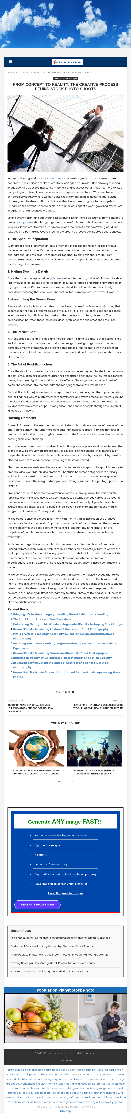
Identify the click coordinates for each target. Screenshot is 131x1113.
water (25, 1102)
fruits (118, 1079)
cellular (42, 1074)
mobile (31, 1088)
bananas (32, 1070)
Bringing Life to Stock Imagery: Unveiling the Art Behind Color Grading (60, 614)
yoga (115, 1102)
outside (34, 1093)
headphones (29, 1084)
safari (42, 1097)
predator (96, 1093)
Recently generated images (65, 893)
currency (95, 1074)
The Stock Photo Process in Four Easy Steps (42, 619)
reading (107, 1093)
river (20, 1097)
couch (76, 1074)
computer (54, 1074)
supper (96, 1097)
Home (11, 72)
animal (12, 1070)
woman (80, 1102)
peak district (48, 1093)
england (57, 1079)
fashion (78, 1079)
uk (19, 1102)
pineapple (63, 1093)
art (21, 183)
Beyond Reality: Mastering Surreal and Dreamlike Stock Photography (60, 653)
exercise (68, 1079)
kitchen (60, 1084)
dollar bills (20, 1079)
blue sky (71, 1070)
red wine (118, 1093)
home (51, 1084)
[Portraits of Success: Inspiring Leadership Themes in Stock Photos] (94, 748)
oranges (12, 1093)
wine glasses (67, 1102)
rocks (27, 1097)
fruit (111, 1079)
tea (111, 1097)
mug (96, 1088)
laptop (95, 1084)
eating (47, 1079)
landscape (84, 1084)
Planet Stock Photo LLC (62, 1053)
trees (11, 1102)
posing (86, 1093)
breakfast (108, 1070)
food (105, 1079)
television (120, 1097)
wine (56, 1102)
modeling (69, 1088)
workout (106, 1102)
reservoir (11, 1097)
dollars (31, 1079)
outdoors (24, 1093)
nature (111, 1088)
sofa (71, 1097)
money (79, 1088)
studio (87, 1097)
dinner (10, 1079)
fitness (97, 1079)
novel (119, 1088)
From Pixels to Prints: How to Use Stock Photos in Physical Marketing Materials (59, 954)
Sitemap (65, 1111)
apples (21, 1070)
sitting (59, 1097)
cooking (66, 1074)
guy (18, 1084)
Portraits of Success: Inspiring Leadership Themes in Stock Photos (52, 946)
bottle (87, 1070)
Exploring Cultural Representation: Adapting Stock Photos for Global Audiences (60, 938)
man (23, 1088)
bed (40, 1070)
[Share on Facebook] (63, 692)
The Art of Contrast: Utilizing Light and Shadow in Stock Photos (50, 971)
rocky (35, 1097)
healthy (42, 1084)
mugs (102, 1088)
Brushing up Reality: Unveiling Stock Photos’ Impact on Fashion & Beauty (62, 658)
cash (20, 1074)
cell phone (30, 1074)
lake (74, 1084)
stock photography (53, 178)
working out (93, 1102)
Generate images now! (37, 904)
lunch (114, 1084)
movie (88, 1088)
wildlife (48, 1102)
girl (123, 1079)
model (58, 1088)
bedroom (50, 1070)
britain (119, 1070)
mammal (14, 1088)
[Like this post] (59, 692)
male (121, 1084)
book (80, 1070)
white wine (36, 1102)
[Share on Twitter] (66, 692)
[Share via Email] (73, 692)
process (28, 222)
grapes (10, 1084)
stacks (79, 1097)
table (105, 1097)
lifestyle (105, 1084)
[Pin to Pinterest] (69, 692)
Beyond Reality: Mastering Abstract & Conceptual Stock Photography (60, 629)
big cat (60, 1070)
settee (51, 1097)
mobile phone (45, 1088)
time (58, 278)
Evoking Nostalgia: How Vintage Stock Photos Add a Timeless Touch (53, 963)
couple (84, 1074)
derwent (121, 1074)
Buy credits (42, 874)
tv (16, 1102)
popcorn (75, 1093)
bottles (96, 1070)
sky (66, 1097)
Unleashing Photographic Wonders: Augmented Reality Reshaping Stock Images (68, 624)
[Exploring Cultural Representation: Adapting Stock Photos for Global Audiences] (36, 748)
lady (68, 1084)
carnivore (10, 1074)
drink (40, 1079)
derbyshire (108, 1074)
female (88, 1079)
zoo (121, 1102)
